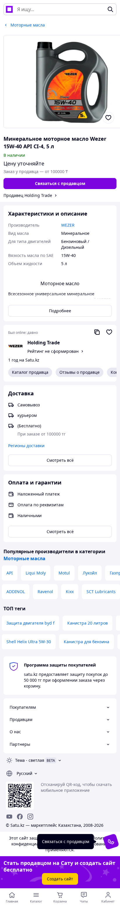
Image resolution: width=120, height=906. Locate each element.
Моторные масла (24, 558)
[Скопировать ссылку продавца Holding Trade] (97, 332)
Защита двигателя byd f (30, 623)
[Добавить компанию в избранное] (109, 332)
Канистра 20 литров (87, 623)
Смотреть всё (60, 460)
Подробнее (60, 310)
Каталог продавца (30, 372)
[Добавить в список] (108, 118)
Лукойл (90, 573)
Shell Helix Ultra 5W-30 (28, 641)
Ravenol (45, 591)
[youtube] (9, 816)
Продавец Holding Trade (27, 195)
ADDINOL (15, 591)
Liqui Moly (36, 573)
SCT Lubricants (101, 591)
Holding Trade (43, 342)
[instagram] (30, 816)
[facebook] (19, 816)
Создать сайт (60, 879)
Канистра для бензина (86, 641)
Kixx (70, 591)
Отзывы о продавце (79, 372)
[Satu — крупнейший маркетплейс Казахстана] (9, 9)
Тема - (29, 760)
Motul (64, 573)
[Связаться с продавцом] (111, 841)
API (9, 573)
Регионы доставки (26, 445)
